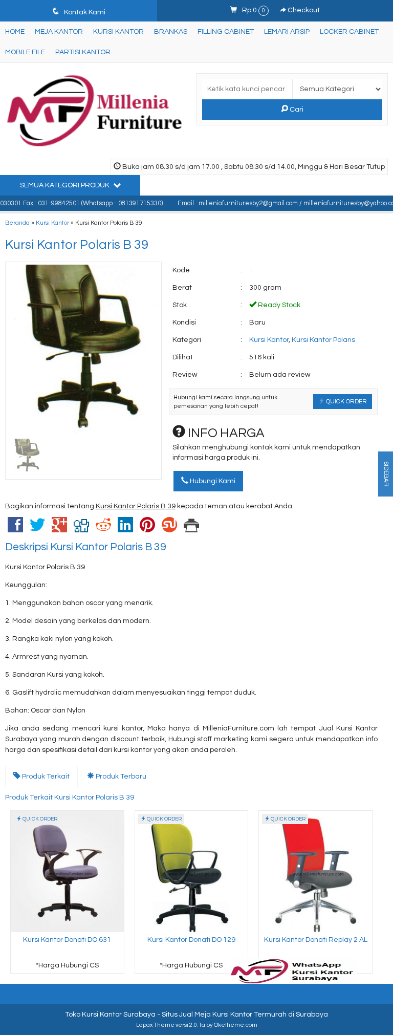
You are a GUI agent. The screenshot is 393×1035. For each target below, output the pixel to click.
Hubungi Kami (211, 481)
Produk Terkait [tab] (45, 776)
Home (15, 31)
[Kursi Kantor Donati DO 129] (191, 871)
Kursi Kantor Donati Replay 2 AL (315, 939)
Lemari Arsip (287, 31)
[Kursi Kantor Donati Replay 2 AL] (315, 871)
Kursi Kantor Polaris (323, 339)
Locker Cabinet (349, 31)
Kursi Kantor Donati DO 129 (191, 939)
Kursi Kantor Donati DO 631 (67, 939)
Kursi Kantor (118, 31)
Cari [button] (295, 109)
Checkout (303, 10)
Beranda (17, 223)
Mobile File (25, 52)
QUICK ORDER (345, 401)
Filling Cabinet (226, 31)
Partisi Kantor (83, 52)
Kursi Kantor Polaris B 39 (76, 244)
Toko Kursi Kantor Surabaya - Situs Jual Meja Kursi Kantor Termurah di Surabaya (196, 1014)
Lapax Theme (155, 1025)
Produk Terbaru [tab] (120, 776)
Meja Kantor (59, 31)
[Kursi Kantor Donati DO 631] (67, 871)
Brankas (170, 31)
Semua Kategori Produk (65, 185)
